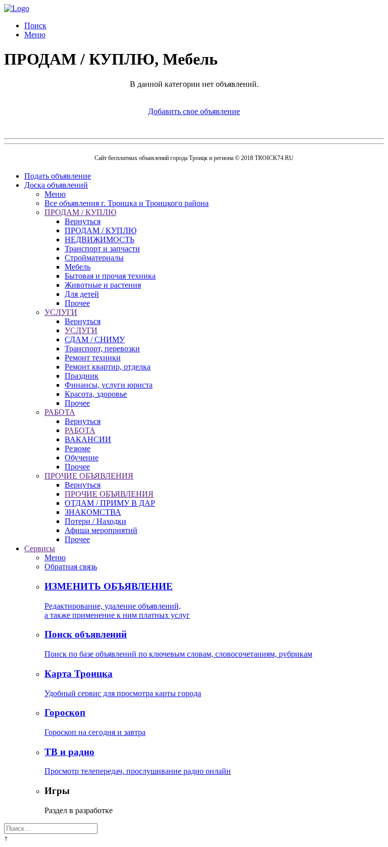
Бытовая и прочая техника (110, 276)
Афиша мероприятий (101, 530)
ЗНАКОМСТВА (93, 512)
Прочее (77, 303)
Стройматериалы (94, 257)
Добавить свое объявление (194, 111)
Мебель (77, 266)
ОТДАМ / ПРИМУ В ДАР (110, 503)
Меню (34, 34)
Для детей (82, 294)
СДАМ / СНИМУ (95, 339)
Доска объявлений (56, 185)
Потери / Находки (95, 521)
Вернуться (83, 221)
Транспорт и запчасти (102, 248)
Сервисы (39, 548)
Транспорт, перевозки (102, 348)
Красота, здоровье (96, 394)
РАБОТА (59, 412)
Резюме (77, 448)
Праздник (82, 376)
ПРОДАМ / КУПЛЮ (80, 212)
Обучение (82, 457)
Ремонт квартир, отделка (108, 366)
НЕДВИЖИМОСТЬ (99, 239)
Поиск (35, 25)
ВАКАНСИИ (88, 439)
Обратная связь (70, 566)
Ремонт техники (93, 357)
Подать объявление (57, 176)
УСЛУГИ (60, 312)
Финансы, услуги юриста (109, 385)
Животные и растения (103, 285)
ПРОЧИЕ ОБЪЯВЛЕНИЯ (88, 475)
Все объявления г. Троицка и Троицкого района (126, 203)
